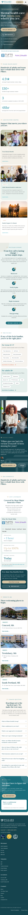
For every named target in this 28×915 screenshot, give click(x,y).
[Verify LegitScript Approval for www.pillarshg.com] (3, 839)
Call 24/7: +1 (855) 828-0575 (8, 830)
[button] (26, 2)
